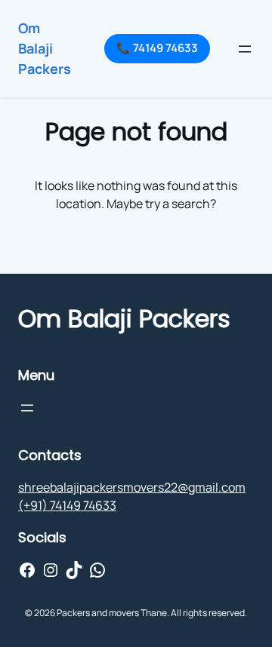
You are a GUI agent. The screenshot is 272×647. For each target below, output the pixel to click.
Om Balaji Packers (44, 48)
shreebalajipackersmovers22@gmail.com (132, 487)
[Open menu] (245, 49)
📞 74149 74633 (157, 48)
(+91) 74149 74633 (67, 505)
